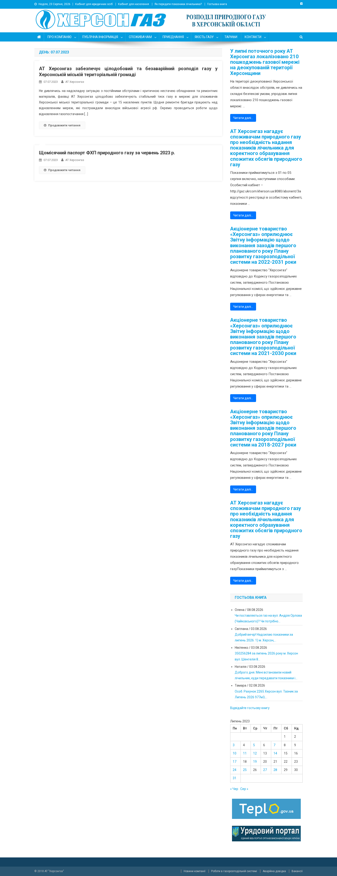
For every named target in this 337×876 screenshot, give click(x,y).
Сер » (244, 789)
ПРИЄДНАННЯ (173, 37)
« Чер (234, 789)
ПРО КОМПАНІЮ (59, 37)
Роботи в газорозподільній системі (234, 871)
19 (255, 761)
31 (234, 778)
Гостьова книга (217, 4)
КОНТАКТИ (253, 37)
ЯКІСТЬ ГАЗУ (204, 37)
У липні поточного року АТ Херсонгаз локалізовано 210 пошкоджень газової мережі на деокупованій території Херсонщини (264, 62)
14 (275, 753)
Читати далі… (243, 118)
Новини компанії (194, 871)
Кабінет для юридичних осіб (94, 4)
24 (234, 770)
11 (245, 753)
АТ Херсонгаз (74, 81)
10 (234, 753)
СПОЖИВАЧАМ (140, 37)
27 (265, 770)
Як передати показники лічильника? (178, 4)
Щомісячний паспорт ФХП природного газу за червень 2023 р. (107, 152)
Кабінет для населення (133, 4)
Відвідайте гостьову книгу (250, 708)
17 (234, 761)
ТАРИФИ (230, 37)
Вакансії (297, 871)
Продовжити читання (64, 125)
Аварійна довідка (274, 871)
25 (245, 770)
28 (275, 770)
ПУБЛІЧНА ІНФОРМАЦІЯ (100, 37)
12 (255, 753)
